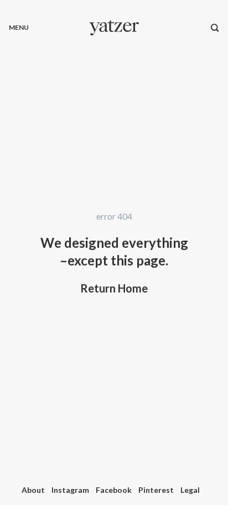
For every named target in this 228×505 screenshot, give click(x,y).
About (33, 490)
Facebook (114, 490)
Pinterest (156, 490)
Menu (19, 27)
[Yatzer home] (114, 27)
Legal (190, 490)
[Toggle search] (215, 27)
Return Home (114, 288)
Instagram (70, 490)
